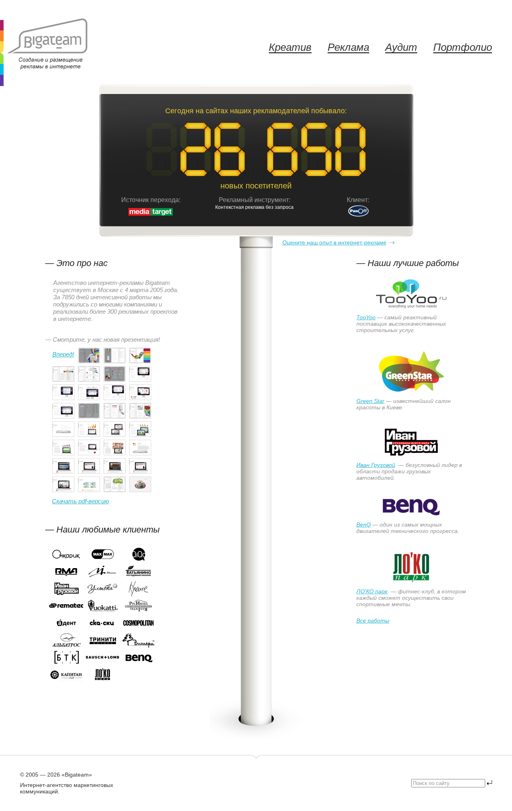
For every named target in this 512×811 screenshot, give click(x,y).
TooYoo (366, 317)
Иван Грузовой (375, 465)
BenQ (363, 524)
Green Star (370, 401)
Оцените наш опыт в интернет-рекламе (334, 242)
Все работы (372, 620)
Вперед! (63, 354)
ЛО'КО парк (372, 591)
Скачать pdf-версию (80, 501)
